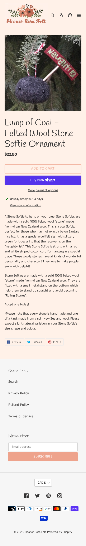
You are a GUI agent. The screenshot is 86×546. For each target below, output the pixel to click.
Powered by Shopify (59, 532)
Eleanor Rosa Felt (35, 532)
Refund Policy (18, 404)
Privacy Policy (18, 393)
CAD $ (42, 482)
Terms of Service (20, 416)
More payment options (43, 190)
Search (13, 381)
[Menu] (79, 15)
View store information (25, 205)
